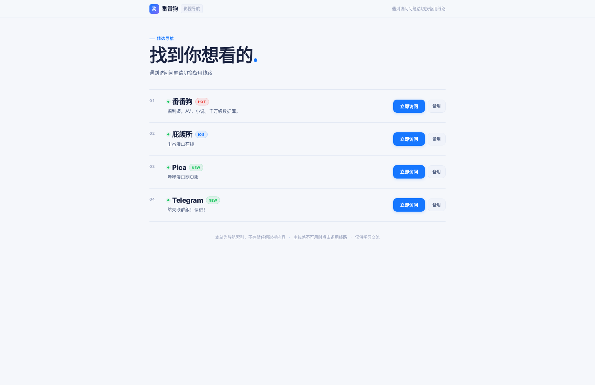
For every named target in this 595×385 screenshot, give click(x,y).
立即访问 (409, 106)
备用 (436, 106)
